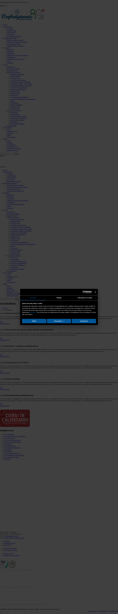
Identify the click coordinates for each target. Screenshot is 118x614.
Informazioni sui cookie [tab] (85, 297)
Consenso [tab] (33, 297)
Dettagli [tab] (59, 297)
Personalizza (58, 321)
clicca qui (33, 312)
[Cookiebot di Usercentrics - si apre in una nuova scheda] (84, 292)
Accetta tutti (84, 321)
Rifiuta (34, 321)
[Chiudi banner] (95, 292)
